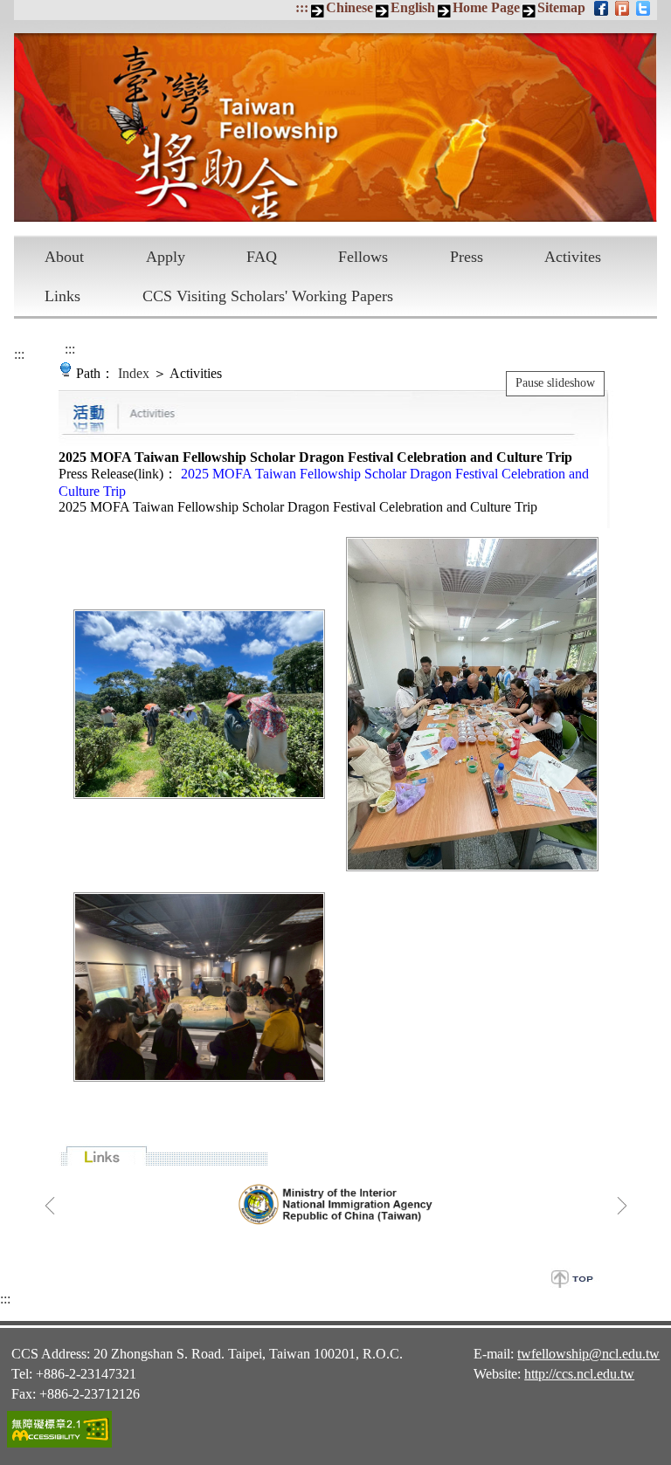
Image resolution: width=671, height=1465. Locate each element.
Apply (165, 256)
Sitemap (561, 7)
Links (62, 296)
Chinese (349, 7)
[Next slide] (622, 1205)
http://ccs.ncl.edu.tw (579, 1373)
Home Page (486, 7)
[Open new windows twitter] (644, 8)
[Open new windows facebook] (602, 8)
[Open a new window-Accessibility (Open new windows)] (59, 1445)
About (64, 256)
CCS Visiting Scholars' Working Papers (267, 296)
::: (301, 7)
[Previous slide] (50, 1205)
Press (466, 256)
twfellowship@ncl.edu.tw (588, 1353)
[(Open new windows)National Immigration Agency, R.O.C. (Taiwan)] (336, 1204)
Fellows (363, 256)
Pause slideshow (555, 382)
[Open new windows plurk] (623, 8)
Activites (572, 256)
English (413, 7)
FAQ (261, 256)
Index (133, 373)
